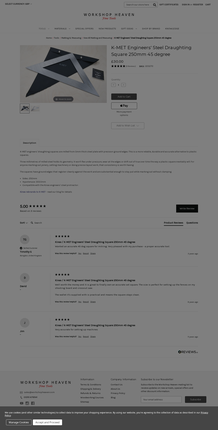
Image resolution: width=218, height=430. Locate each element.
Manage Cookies (19, 422)
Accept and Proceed (47, 422)
